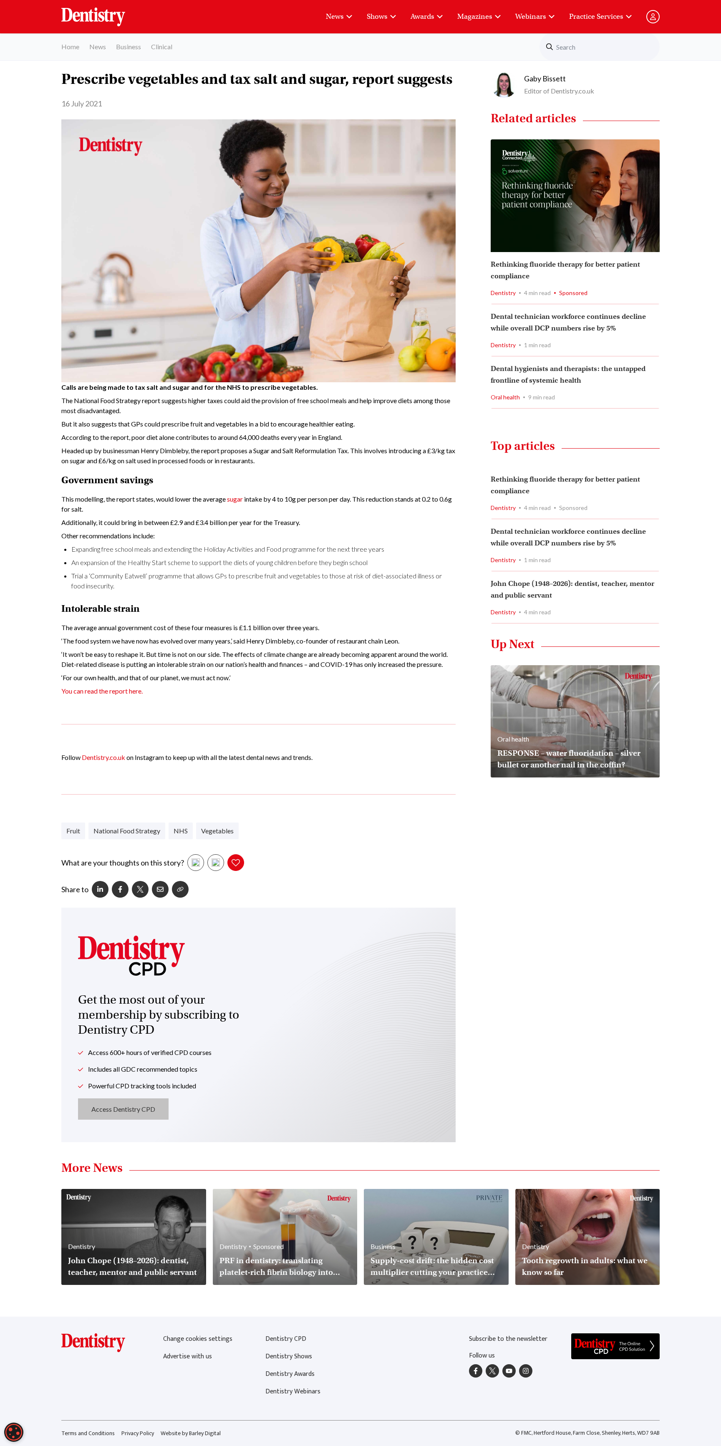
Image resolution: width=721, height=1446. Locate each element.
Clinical (161, 46)
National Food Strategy (126, 831)
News (334, 16)
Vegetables (217, 831)
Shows (377, 16)
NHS (181, 831)
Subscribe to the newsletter (508, 1339)
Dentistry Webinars (292, 1391)
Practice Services (596, 16)
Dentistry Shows (288, 1356)
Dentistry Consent (103, 12)
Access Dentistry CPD (123, 1109)
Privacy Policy (137, 1433)
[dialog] (13, 1432)
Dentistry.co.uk (103, 757)
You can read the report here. (102, 691)
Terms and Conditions (88, 1433)
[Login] (653, 16)
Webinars (530, 16)
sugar (235, 499)
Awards (422, 16)
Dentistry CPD (285, 1339)
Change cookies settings (197, 1339)
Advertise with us (187, 1356)
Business (128, 46)
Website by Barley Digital (191, 1433)
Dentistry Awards (290, 1374)
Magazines (474, 16)
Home (70, 46)
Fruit (73, 831)
